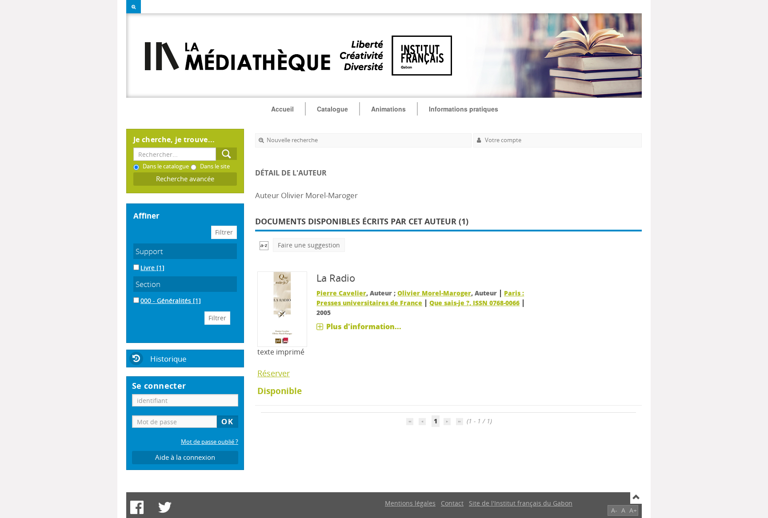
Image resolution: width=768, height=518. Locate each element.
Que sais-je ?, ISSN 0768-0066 (474, 303)
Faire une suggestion (309, 245)
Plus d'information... (363, 326)
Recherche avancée (185, 178)
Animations (388, 108)
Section (148, 284)
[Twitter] (165, 507)
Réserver (273, 373)
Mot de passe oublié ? (209, 442)
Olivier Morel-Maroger (434, 293)
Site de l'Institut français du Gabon (520, 503)
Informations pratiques (463, 108)
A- (614, 510)
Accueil (282, 108)
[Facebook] (137, 507)
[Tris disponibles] (264, 245)
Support (149, 251)
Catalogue (332, 108)
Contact (452, 503)
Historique (168, 359)
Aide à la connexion (185, 457)
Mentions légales (410, 503)
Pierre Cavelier (341, 293)
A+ (633, 510)
